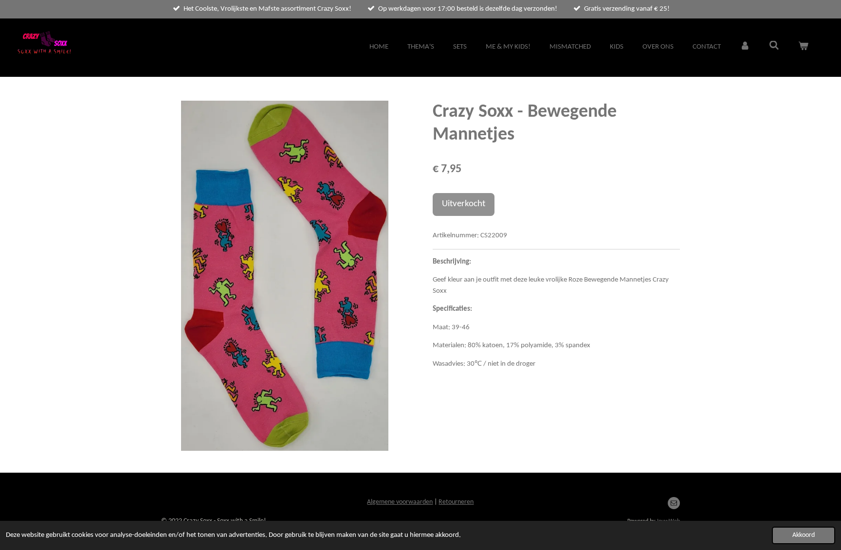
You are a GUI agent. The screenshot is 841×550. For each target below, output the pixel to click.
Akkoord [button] (803, 535)
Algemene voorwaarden (400, 502)
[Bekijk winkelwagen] (803, 47)
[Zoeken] (774, 46)
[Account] (745, 47)
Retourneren (456, 502)
